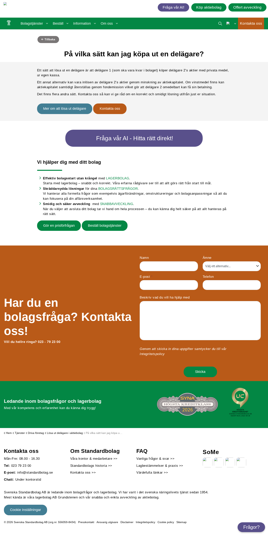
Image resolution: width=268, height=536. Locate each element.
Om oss (107, 23)
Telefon (208, 277)
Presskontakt (86, 522)
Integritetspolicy (152, 354)
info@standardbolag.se (35, 472)
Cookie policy (166, 522)
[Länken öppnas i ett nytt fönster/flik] (207, 462)
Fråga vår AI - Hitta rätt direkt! (134, 138)
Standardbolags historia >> (91, 466)
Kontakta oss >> (83, 472)
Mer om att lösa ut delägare (64, 109)
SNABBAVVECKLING (116, 204)
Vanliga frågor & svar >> (155, 458)
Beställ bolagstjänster (104, 226)
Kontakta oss (251, 23)
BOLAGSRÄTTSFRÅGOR (118, 189)
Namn (144, 258)
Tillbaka (49, 39)
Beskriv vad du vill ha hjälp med (165, 297)
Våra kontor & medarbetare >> (94, 458)
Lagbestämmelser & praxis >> (159, 466)
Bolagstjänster (32, 23)
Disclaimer (126, 522)
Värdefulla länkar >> (152, 472)
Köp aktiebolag (209, 7)
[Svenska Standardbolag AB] (26, 4)
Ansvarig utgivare (107, 522)
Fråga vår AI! (173, 7)
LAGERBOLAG (117, 178)
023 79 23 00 (21, 466)
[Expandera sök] (220, 23)
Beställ (58, 23)
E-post (146, 277)
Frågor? (251, 527)
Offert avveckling (247, 7)
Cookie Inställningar (25, 510)
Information (82, 23)
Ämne (207, 258)
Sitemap (181, 522)
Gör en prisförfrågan (59, 226)
